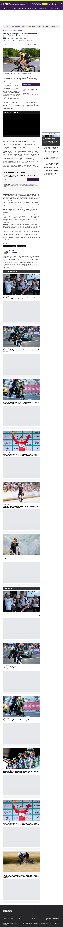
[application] (21, 124)
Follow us (31, 44)
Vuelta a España (31, 26)
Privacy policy (34, 915)
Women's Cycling (22, 8)
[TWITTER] (10, 253)
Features (50, 8)
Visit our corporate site (47, 907)
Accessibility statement (8, 918)
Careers (19, 918)
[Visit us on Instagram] (36, 4)
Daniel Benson (11, 38)
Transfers (53, 26)
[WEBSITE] (14, 253)
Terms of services (19, 183)
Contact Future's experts (22, 915)
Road (5, 246)
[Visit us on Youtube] (38, 4)
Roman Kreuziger (19, 30)
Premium (30, 8)
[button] (60, 4)
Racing (14, 8)
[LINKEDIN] (12, 253)
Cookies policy (48, 915)
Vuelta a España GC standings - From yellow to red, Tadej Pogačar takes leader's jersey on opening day (51, 172)
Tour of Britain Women (43, 26)
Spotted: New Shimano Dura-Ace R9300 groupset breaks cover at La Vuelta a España (51, 159)
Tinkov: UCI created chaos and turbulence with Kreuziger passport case (30, 89)
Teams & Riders (12, 30)
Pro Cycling (5, 30)
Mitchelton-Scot (16, 77)
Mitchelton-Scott (21, 246)
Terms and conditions (7, 915)
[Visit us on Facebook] (32, 4)
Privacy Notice (7, 184)
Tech (36, 8)
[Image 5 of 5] (37, 60)
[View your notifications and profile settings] (55, 4)
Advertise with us (35, 918)
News (8, 8)
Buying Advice (43, 8)
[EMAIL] (16, 253)
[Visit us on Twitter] (34, 4)
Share (6, 44)
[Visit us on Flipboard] (40, 4)
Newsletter (38, 44)
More (56, 8)
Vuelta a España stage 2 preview (17, 26)
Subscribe (45, 4)
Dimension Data (12, 246)
